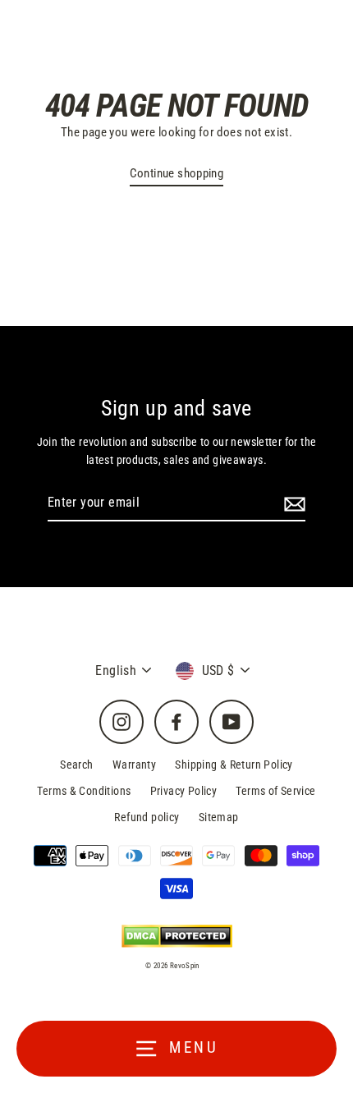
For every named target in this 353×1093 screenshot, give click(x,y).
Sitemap (219, 817)
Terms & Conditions (84, 790)
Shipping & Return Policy (233, 764)
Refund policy (146, 817)
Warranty (134, 764)
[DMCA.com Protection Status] (176, 936)
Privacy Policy (183, 790)
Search (76, 764)
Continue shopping (177, 173)
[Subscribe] (292, 503)
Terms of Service (275, 790)
